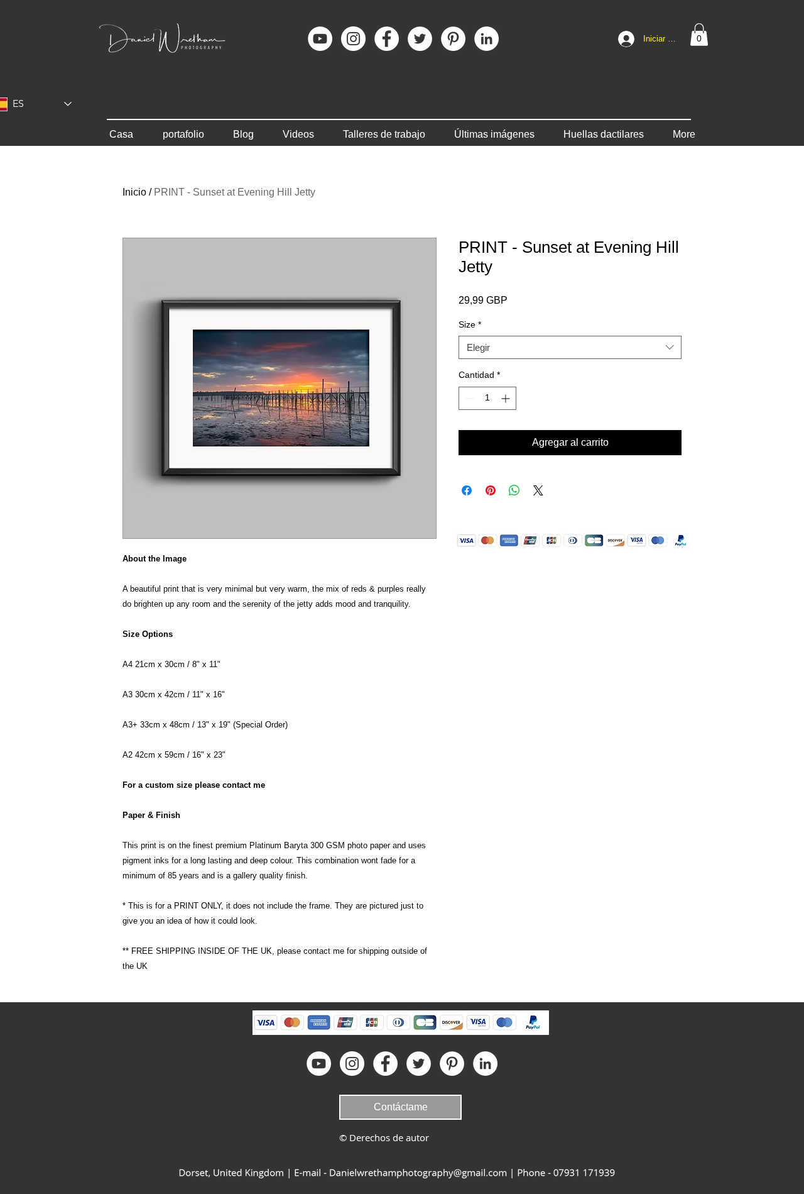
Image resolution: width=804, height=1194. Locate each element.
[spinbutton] (487, 398)
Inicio (134, 192)
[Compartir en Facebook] (466, 490)
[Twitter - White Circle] (420, 38)
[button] (699, 34)
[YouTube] (320, 38)
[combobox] (570, 348)
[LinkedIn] (486, 38)
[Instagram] (353, 38)
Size (470, 324)
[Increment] (506, 398)
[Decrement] (468, 398)
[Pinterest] (453, 38)
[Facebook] (386, 38)
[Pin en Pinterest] (490, 490)
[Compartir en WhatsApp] (514, 490)
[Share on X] (538, 490)
